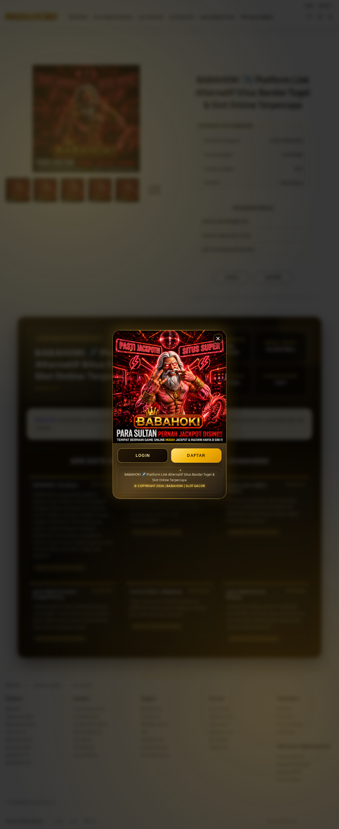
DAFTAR (196, 455)
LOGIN (143, 455)
